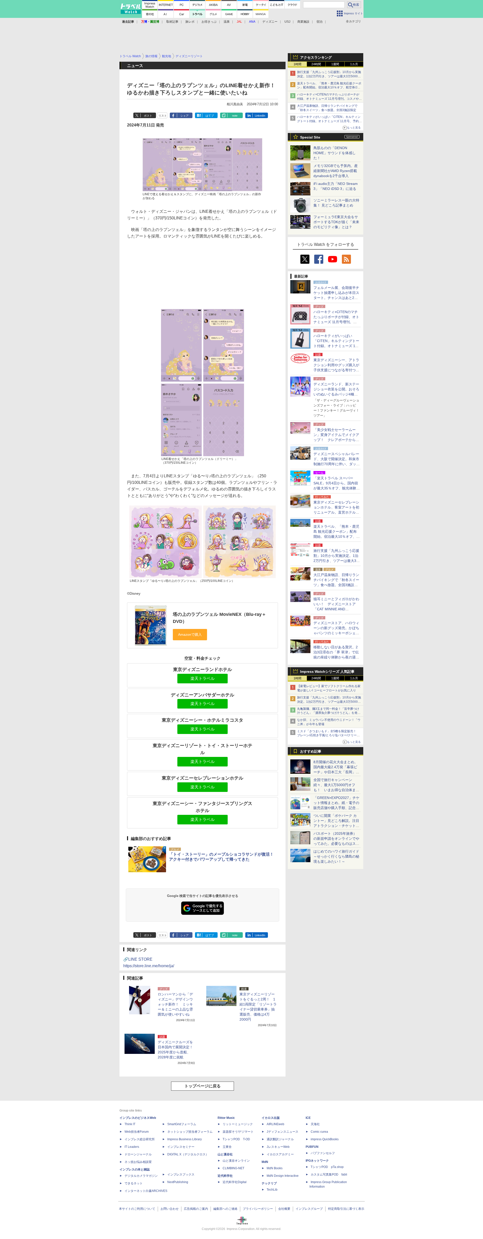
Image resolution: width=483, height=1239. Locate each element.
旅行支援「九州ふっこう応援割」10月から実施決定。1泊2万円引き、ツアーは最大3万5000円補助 (329, 76)
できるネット (134, 1183)
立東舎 (227, 1147)
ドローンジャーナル (138, 1154)
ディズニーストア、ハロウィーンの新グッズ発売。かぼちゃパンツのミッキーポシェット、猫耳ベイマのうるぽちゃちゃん (336, 633)
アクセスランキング (316, 57)
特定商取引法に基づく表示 (346, 1209)
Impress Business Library (184, 1139)
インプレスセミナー (180, 1147)
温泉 (227, 21)
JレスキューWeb (278, 1147)
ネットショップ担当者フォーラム (190, 1131)
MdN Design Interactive (283, 1176)
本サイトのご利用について (137, 1209)
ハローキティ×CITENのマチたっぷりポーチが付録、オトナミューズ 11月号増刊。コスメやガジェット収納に (329, 99)
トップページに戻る (202, 1086)
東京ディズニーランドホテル (202, 669)
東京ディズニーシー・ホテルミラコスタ (202, 720)
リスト (162, 115)
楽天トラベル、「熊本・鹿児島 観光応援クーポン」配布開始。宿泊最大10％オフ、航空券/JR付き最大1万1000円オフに (329, 88)
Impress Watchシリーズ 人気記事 (327, 671)
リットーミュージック (238, 1124)
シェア (184, 115)
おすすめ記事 (310, 751)
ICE (308, 1118)
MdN (265, 1162)
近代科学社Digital (235, 1182)
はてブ (210, 115)
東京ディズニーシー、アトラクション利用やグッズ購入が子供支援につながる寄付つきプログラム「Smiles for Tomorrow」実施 (336, 370)
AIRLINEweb (275, 1124)
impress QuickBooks (325, 1139)
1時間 (297, 64)
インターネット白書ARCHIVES (146, 1191)
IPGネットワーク (317, 1160)
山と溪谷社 (225, 1154)
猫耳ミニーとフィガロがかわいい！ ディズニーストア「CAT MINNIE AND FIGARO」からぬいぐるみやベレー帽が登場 (336, 609)
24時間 (316, 64)
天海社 (315, 1124)
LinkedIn (260, 115)
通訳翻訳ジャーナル (280, 1139)
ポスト (148, 115)
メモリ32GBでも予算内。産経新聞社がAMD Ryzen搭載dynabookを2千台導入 (335, 171)
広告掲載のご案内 (196, 1209)
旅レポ (189, 21)
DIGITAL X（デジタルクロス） (188, 1154)
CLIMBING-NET (233, 1168)
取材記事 (172, 21)
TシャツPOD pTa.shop (327, 1167)
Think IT (130, 1124)
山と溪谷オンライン (236, 1160)
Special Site (310, 137)
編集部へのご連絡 (225, 1209)
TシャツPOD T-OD (236, 1139)
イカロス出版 (271, 1118)
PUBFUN (312, 1147)
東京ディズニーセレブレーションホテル (202, 778)
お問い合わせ (169, 1209)
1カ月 (354, 64)
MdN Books (275, 1168)
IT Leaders (132, 1147)
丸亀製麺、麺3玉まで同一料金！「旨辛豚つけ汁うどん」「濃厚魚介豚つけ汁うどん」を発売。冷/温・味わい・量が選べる (328, 713)
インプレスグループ (309, 1209)
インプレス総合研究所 (140, 1139)
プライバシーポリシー (258, 1209)
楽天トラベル (202, 678)
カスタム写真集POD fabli (329, 1174)
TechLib (272, 1189)
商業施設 (303, 21)
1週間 (335, 64)
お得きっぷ (209, 21)
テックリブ (269, 1183)
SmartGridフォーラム (181, 1124)
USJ (287, 21)
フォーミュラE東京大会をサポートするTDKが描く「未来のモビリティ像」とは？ (336, 222)
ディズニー (269, 21)
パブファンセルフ (323, 1153)
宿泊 (319, 21)
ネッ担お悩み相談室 (138, 1162)
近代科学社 (225, 1176)
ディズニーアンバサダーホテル (202, 694)
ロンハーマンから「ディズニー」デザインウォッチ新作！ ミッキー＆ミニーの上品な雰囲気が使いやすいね (175, 1004)
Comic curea (319, 1131)
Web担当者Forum (137, 1131)
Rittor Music (226, 1118)
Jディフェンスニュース (282, 1131)
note (234, 115)
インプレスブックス (180, 1174)
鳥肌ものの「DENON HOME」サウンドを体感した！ (334, 153)
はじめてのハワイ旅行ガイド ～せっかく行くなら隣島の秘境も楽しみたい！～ (336, 856)
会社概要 (284, 1209)
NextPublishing (177, 1182)
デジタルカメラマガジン (141, 1176)
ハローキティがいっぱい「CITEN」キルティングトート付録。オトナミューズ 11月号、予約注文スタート (329, 121)
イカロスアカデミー (280, 1154)
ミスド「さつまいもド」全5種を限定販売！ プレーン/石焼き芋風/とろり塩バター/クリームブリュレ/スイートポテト (328, 735)
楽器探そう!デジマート (238, 1131)
